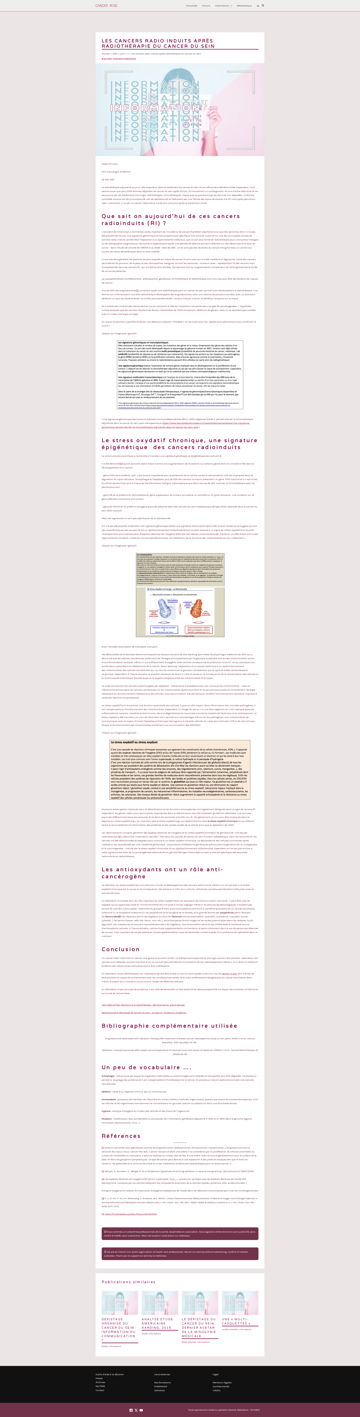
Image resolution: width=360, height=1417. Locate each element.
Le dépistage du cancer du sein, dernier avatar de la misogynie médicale (199, 1328)
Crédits (216, 1390)
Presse (99, 1378)
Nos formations (162, 1382)
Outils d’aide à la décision (110, 1374)
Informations (118, 59)
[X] (136, 1410)
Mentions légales (222, 1382)
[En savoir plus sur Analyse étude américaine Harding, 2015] (160, 1302)
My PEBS (100, 1386)
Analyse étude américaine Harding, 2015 (157, 1324)
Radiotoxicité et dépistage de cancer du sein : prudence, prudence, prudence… (144, 1012)
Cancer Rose (106, 5)
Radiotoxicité (130, 59)
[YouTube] (141, 1410)
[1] (137, 290)
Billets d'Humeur (189, 1342)
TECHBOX (255, 1410)
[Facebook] (131, 1410)
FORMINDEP (160, 1386)
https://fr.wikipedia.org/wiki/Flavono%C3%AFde (131, 1214)
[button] (230, 5)
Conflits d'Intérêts (230, 1329)
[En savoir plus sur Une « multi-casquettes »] (240, 1302)
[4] (119, 836)
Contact (100, 1390)
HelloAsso (159, 1390)
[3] (217, 534)
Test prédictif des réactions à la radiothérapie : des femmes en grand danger (143, 1004)
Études (105, 1346)
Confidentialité (221, 1386)
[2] (121, 463)
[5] (103, 1214)
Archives (100, 1382)
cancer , (229, 973)
